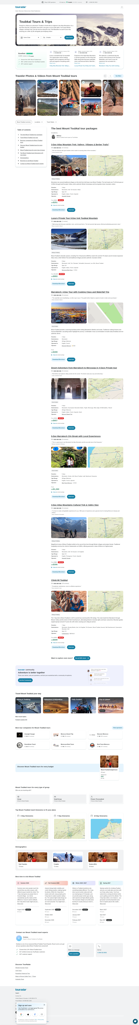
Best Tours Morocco (67, 483)
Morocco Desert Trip (67, 414)
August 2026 (21, 909)
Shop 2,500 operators (50, 2)
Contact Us (18, 996)
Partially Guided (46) (21, 719)
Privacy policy (41, 1019)
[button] (87, 205)
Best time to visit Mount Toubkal (29, 160)
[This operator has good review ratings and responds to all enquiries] (75, 270)
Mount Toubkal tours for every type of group (32, 150)
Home (16, 11)
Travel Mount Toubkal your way (29, 137)
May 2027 (103, 920)
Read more (52, 63)
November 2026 (49, 920)
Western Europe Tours (21, 967)
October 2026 (49, 915)
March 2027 (103, 909)
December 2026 (77, 909)
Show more (20, 903)
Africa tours (21, 11)
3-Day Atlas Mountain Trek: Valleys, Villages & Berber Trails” (59, 66)
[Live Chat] (135, 1021)
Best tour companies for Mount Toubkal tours (31, 141)
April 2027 (103, 915)
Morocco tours (27, 11)
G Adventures (65, 633)
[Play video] (25, 97)
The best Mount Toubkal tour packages (31, 134)
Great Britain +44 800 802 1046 (23, 1000)
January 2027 (76, 915)
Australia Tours (19, 979)
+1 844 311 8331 (102, 952)
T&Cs (36, 1019)
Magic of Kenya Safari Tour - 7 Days (25, 976)
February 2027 (76, 920)
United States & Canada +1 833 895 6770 (26, 998)
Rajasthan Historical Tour (22, 973)
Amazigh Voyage (66, 196)
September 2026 (49, 909)
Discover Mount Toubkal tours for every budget (31, 146)
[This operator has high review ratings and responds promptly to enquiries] (74, 345)
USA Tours (18, 970)
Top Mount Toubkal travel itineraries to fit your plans (31, 154)
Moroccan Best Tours (67, 270)
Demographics (24, 158)
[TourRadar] (21, 7)
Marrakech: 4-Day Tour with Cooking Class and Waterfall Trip (109, 66)
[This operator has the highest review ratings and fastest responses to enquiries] (72, 633)
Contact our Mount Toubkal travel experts (32, 163)
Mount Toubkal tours (35, 11)
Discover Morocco (66, 345)
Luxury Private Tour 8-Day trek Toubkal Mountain (85, 66)
